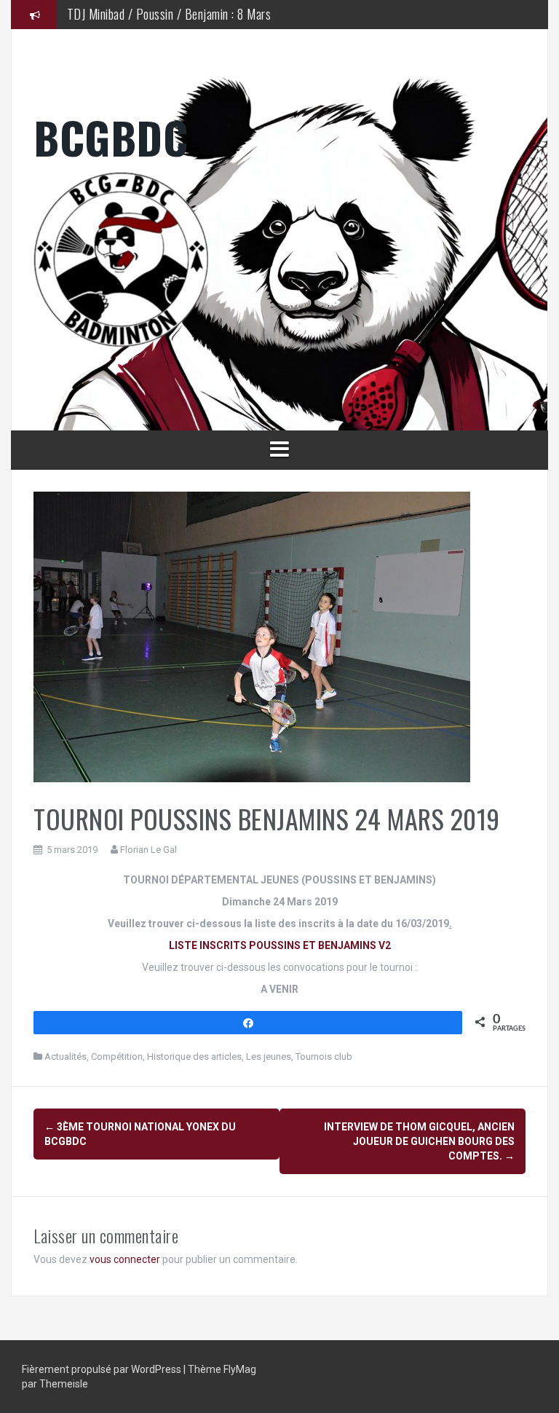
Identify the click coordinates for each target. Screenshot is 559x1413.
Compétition (117, 1056)
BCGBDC (110, 136)
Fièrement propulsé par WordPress (102, 1369)
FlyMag (239, 1369)
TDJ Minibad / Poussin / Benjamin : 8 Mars (169, 13)
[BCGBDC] (279, 259)
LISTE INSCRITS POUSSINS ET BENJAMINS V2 (280, 945)
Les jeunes (268, 1056)
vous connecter (125, 1259)
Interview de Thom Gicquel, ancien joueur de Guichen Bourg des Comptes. (419, 1141)
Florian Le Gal (148, 849)
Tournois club (324, 1056)
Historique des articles (194, 1056)
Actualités (65, 1056)
